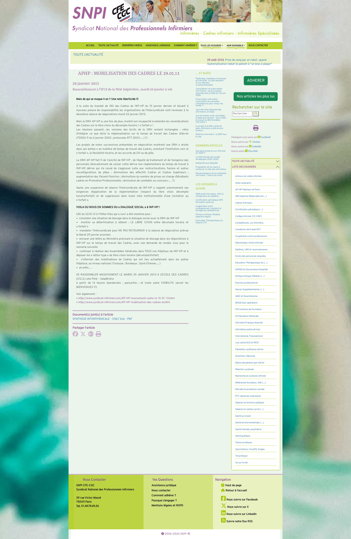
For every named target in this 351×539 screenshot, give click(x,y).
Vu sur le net (241, 462)
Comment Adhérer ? (185, 45)
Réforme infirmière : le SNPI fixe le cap (211, 135)
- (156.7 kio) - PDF (102, 319)
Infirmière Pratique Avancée (249, 322)
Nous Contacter (94, 480)
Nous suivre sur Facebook (242, 500)
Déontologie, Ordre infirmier (249, 242)
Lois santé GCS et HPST (247, 342)
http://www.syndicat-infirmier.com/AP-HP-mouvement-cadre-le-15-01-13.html (126, 298)
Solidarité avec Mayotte (207, 163)
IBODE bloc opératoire (246, 302)
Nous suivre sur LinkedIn (241, 514)
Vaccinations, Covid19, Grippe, (250, 449)
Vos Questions (162, 480)
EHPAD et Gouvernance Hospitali (251, 269)
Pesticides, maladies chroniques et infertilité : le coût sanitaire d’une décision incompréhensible (211, 81)
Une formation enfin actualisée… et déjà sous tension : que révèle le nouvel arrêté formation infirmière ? (211, 118)
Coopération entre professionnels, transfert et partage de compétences (208, 208)
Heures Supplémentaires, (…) (249, 289)
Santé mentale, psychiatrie (248, 429)
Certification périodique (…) (249, 209)
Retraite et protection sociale (249, 389)
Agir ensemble (235, 45)
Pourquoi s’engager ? (164, 500)
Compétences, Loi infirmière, (249, 222)
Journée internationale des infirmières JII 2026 (208, 110)
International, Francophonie (249, 336)
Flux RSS (253, 151)
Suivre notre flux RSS (239, 521)
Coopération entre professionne (251, 236)
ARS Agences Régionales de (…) (251, 196)
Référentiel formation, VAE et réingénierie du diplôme (209, 195)
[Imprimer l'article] (98, 335)
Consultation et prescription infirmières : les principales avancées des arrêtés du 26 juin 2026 (211, 92)
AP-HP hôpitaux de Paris (247, 189)
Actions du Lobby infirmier (248, 176)
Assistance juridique (158, 45)
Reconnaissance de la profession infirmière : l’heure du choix (211, 174)
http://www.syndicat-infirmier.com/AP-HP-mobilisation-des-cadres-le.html (124, 302)
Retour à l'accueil (236, 490)
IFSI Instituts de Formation (248, 309)
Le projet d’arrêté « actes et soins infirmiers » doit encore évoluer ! (209, 128)
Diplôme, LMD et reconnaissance (251, 249)
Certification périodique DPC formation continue (209, 201)
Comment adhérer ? (164, 495)
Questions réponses (245, 356)
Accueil (90, 45)
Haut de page (232, 485)
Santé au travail (243, 416)
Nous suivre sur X (238, 507)
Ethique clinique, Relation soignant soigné (208, 215)
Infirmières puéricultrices (247, 329)
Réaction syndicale (244, 369)
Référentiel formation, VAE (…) (250, 382)
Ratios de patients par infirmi (249, 362)
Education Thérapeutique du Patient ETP (209, 221)
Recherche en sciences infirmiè (250, 376)
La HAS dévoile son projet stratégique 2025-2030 (208, 158)
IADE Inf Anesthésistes (246, 296)
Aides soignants (243, 183)
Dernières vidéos (132, 45)
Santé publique (242, 436)
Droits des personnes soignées (250, 256)
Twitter (256, 142)
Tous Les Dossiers (211, 45)
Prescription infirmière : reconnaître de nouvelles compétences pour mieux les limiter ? (209, 102)
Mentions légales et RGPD (167, 505)
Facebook (265, 137)
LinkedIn (256, 146)
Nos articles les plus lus (256, 96)
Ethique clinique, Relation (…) (250, 276)
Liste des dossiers (244, 166)
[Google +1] (90, 335)
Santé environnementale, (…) (249, 422)
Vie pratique (241, 456)
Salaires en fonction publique (249, 402)
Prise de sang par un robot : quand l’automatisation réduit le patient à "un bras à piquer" (144, 60)
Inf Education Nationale (246, 316)
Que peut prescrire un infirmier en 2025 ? (211, 152)
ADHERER (255, 80)
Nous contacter (258, 45)
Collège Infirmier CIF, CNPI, (248, 216)
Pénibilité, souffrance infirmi (249, 349)
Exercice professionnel (246, 282)
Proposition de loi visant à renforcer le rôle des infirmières (211, 168)
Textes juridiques (243, 442)
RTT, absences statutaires (248, 396)
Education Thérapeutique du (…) (251, 262)
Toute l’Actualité (108, 45)
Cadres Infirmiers (243, 203)
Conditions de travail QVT (248, 229)
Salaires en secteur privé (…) (249, 409)
